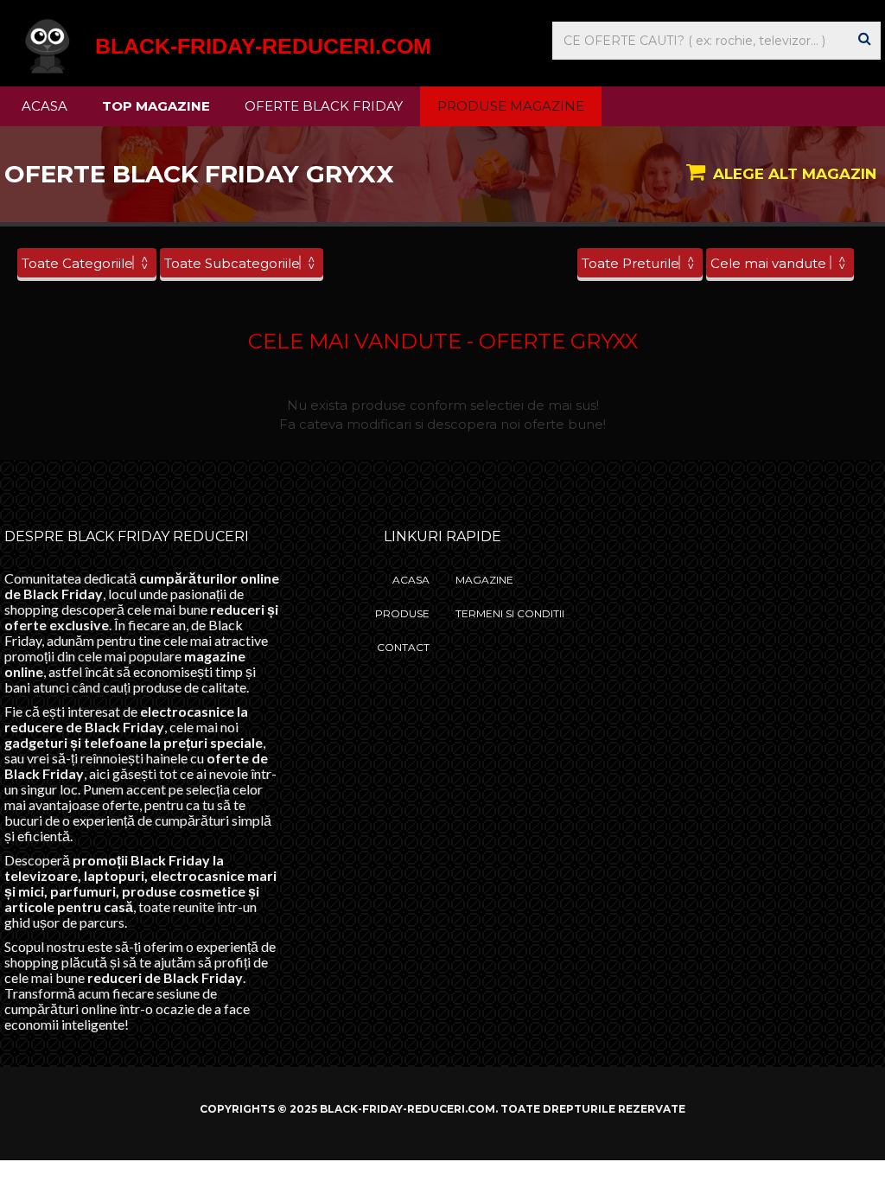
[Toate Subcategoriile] (241, 263)
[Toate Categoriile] (86, 263)
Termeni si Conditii (509, 613)
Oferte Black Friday (324, 106)
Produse (402, 613)
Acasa (44, 106)
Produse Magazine (510, 106)
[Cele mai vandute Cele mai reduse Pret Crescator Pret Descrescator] (780, 263)
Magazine (484, 579)
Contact (403, 647)
